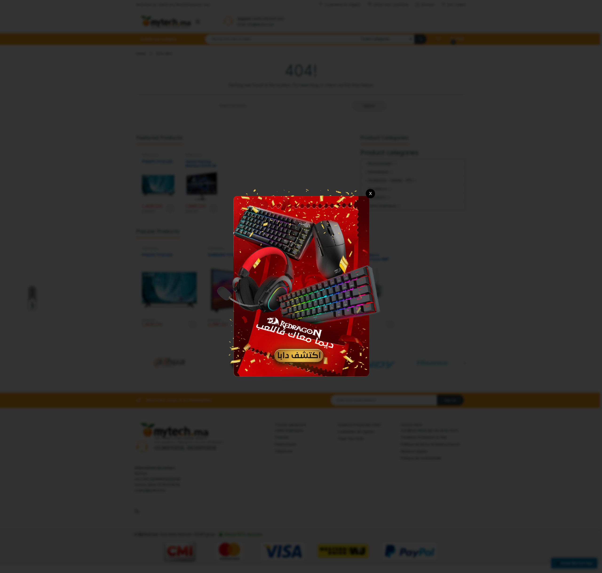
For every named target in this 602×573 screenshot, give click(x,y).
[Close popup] (370, 193)
